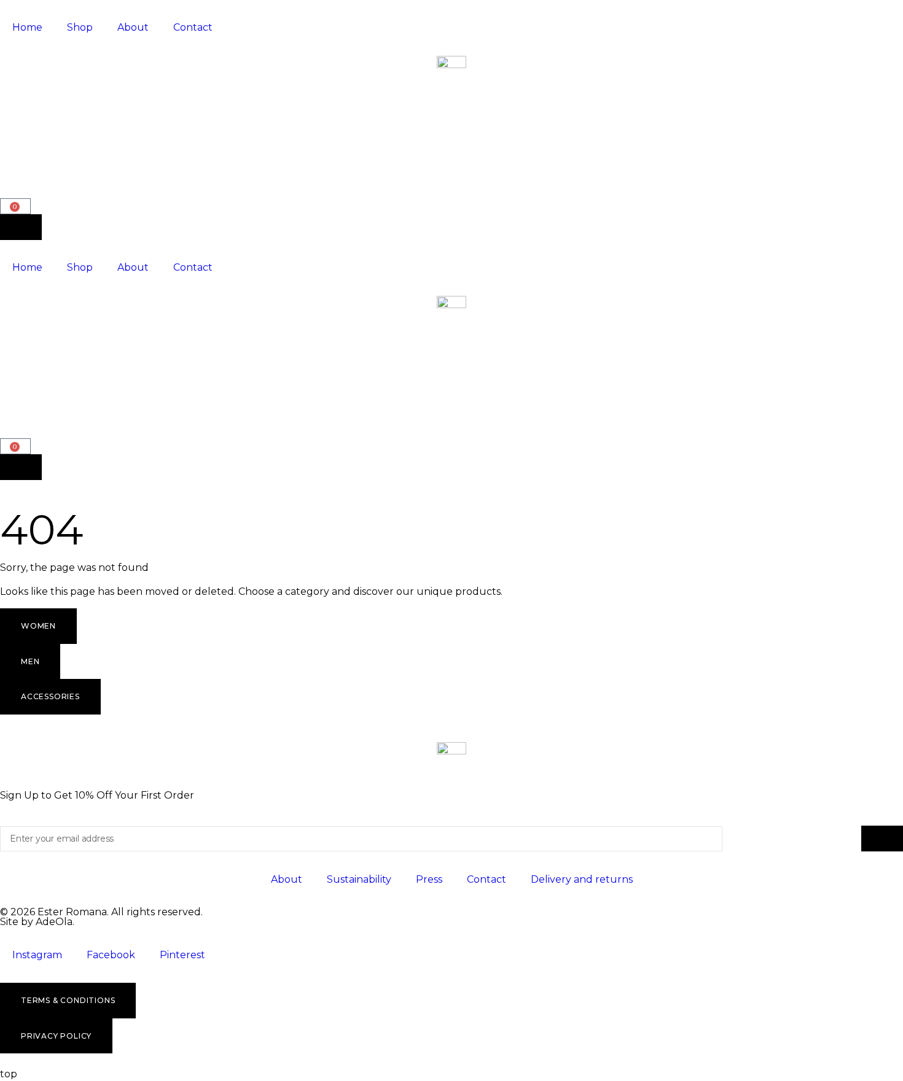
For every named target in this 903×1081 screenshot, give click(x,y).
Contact (193, 27)
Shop (80, 27)
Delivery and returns (582, 879)
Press (429, 879)
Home (27, 27)
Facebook (111, 955)
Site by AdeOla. (37, 922)
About (133, 27)
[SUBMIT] (882, 838)
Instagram (37, 955)
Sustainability (359, 879)
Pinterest (182, 955)
